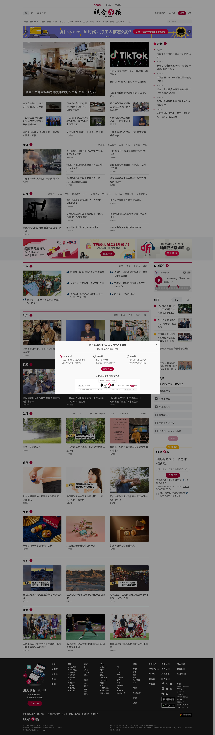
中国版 (133, 356)
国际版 (100, 356)
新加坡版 (67, 356)
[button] (74, 356)
